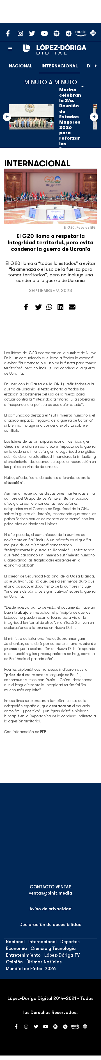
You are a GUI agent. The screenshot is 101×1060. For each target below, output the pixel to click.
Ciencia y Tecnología (53, 948)
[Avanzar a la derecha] (96, 66)
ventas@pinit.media (50, 893)
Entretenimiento (23, 955)
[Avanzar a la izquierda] (7, 117)
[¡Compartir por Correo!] (72, 307)
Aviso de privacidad (50, 908)
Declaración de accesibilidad (50, 924)
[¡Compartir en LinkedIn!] (60, 307)
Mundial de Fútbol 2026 (31, 968)
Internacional (60, 66)
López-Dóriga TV (62, 955)
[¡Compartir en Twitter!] (38, 307)
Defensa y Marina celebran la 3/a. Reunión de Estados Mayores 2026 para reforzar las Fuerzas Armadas (71, 119)
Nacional (21, 66)
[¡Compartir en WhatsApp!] (49, 307)
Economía (16, 948)
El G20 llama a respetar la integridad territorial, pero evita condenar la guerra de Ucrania (50, 242)
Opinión (14, 962)
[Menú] (10, 48)
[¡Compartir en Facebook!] (26, 307)
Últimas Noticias (44, 962)
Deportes (70, 941)
